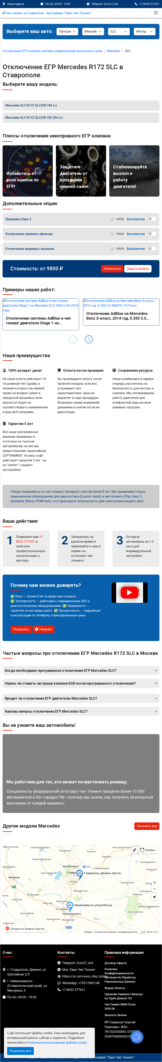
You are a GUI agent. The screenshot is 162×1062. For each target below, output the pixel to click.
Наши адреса (15, 4)
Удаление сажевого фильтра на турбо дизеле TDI (124, 996)
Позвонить (21, 629)
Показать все (147, 826)
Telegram (45, 629)
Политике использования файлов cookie (57, 1042)
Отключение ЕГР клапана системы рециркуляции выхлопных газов (52, 51)
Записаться (112, 269)
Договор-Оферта (116, 963)
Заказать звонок (116, 1015)
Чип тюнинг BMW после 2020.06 (120, 1006)
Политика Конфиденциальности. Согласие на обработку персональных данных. (120, 975)
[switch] (152, 219)
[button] (89, 339)
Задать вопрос (138, 269)
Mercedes (113, 51)
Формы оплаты (115, 988)
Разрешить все (20, 1051)
